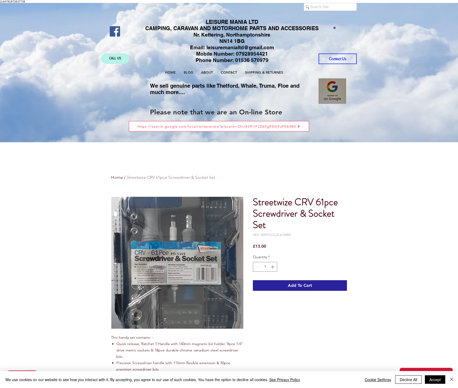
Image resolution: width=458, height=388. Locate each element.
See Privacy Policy (284, 379)
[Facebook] (115, 31)
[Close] (451, 379)
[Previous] (38, 72)
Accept (435, 379)
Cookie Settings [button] (378, 379)
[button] (334, 27)
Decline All (408, 379)
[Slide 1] (224, 129)
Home (117, 177)
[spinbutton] (265, 266)
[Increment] (273, 266)
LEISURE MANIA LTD (232, 22)
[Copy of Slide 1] (229, 129)
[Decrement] (257, 266)
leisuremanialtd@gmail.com (240, 47)
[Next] (420, 72)
